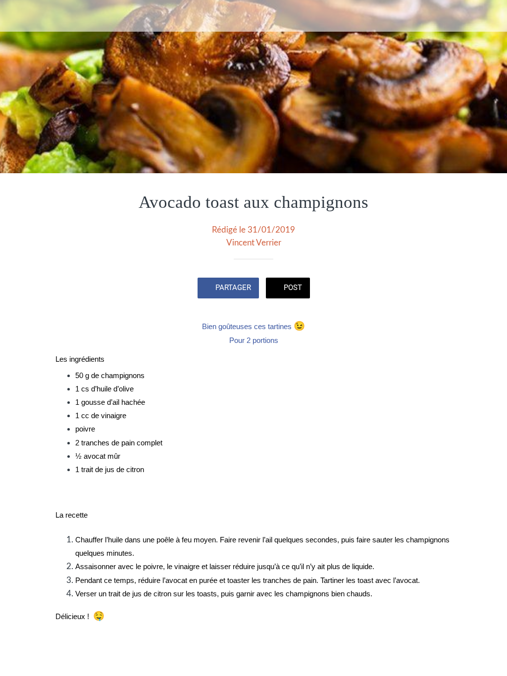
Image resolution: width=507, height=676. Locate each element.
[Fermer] (16, 16)
